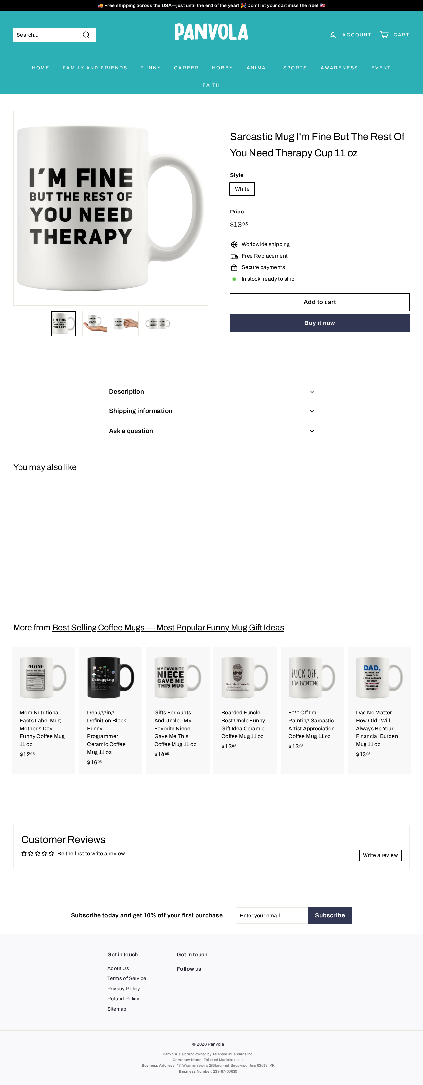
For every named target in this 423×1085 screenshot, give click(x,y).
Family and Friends (95, 67)
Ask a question (131, 430)
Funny (150, 67)
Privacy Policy (123, 988)
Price (237, 212)
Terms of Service (126, 978)
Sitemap (117, 1009)
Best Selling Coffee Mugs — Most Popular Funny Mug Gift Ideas (168, 627)
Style (237, 175)
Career (186, 67)
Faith (211, 85)
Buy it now (319, 323)
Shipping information (141, 410)
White (242, 189)
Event (381, 67)
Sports (295, 67)
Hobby (222, 67)
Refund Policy (123, 998)
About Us (118, 968)
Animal (258, 67)
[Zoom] (111, 208)
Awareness (339, 67)
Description (126, 391)
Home (41, 67)
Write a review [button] (380, 855)
